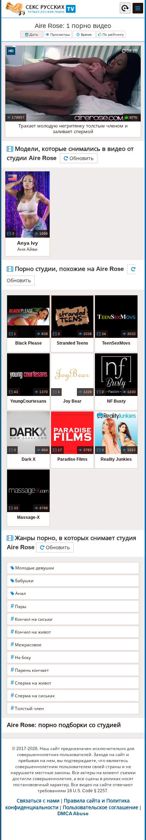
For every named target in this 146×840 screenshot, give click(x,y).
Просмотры (59, 34)
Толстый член (27, 708)
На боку (21, 657)
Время (86, 34)
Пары (18, 606)
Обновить (81, 158)
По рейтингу (112, 34)
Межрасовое (26, 644)
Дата (33, 34)
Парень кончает (30, 670)
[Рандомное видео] (125, 7)
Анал (20, 593)
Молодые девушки (34, 568)
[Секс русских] (40, 9)
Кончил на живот (31, 632)
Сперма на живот (31, 683)
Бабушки (24, 580)
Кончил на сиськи (31, 619)
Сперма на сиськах (33, 695)
